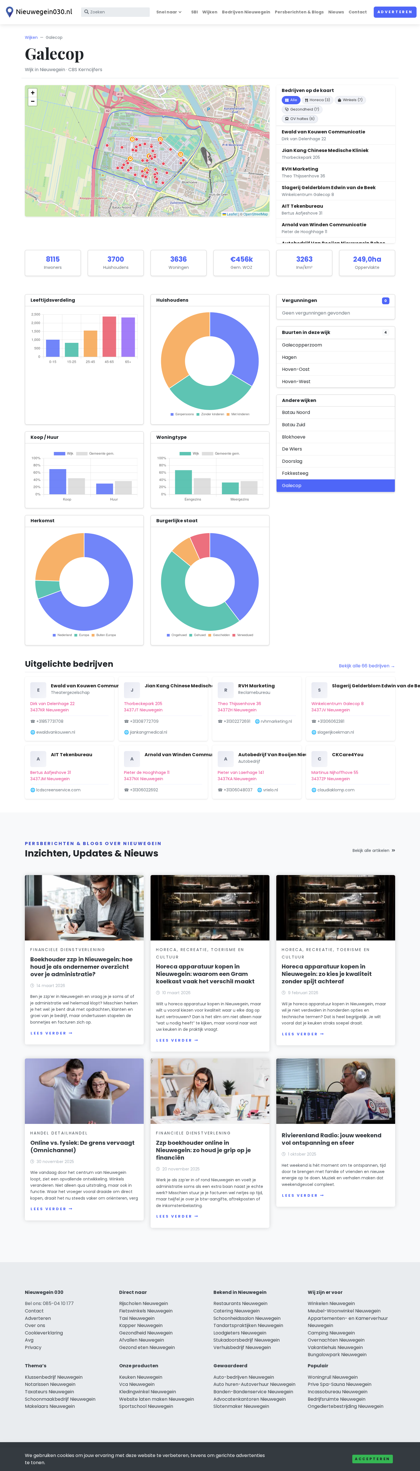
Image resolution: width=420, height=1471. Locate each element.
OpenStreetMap (255, 213)
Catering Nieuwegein (236, 1311)
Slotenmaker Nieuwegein (241, 1406)
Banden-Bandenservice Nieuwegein (253, 1391)
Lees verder (49, 1033)
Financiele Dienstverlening (67, 949)
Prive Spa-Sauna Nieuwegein (339, 1384)
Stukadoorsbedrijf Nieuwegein (246, 1340)
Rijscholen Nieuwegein (143, 1303)
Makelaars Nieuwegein (50, 1406)
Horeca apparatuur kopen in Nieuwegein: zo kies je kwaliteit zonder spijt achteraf (327, 973)
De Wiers (292, 449)
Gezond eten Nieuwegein (147, 1347)
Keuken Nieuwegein (140, 1377)
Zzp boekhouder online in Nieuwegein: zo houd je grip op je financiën (203, 1150)
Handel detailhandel (59, 1133)
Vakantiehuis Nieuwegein (335, 1347)
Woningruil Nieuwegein (333, 1377)
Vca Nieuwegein (137, 1384)
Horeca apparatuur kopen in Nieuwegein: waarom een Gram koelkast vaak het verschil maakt (205, 973)
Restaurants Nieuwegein (240, 1303)
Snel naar (166, 12)
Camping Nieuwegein (331, 1333)
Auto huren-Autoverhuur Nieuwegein (254, 1384)
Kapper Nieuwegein (141, 1325)
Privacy (33, 1347)
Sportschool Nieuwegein (146, 1406)
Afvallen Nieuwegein (141, 1340)
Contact (358, 12)
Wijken (209, 12)
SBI (194, 12)
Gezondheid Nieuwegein (146, 1333)
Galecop (291, 485)
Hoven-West (296, 381)
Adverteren (395, 11)
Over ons (35, 1325)
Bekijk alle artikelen (371, 850)
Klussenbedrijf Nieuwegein (54, 1377)
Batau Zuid (293, 424)
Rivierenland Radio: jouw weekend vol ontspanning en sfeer (331, 1139)
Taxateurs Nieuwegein (49, 1391)
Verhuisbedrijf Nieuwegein (242, 1347)
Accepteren (372, 1458)
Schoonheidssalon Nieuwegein (247, 1318)
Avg (29, 1340)
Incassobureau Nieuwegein (337, 1391)
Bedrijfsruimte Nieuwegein (336, 1399)
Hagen (289, 357)
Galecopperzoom (302, 345)
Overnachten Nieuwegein (336, 1340)
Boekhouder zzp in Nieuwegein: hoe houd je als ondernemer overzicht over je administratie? (81, 966)
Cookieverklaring (44, 1333)
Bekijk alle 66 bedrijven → (367, 666)
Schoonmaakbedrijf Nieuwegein (60, 1399)
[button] (135, 175)
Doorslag (292, 461)
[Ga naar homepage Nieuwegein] (37, 12)
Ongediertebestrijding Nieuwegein (345, 1406)
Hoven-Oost (296, 369)
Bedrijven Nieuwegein (246, 12)
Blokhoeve (293, 437)
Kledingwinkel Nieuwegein (147, 1391)
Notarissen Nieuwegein (50, 1384)
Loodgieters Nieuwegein (239, 1333)
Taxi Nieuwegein (137, 1318)
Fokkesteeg (295, 473)
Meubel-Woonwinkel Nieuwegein (344, 1311)
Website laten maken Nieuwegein (156, 1399)
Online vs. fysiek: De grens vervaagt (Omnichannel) (82, 1146)
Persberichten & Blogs (299, 12)
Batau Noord (296, 412)
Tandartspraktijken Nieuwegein (248, 1325)
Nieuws (336, 12)
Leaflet (231, 213)
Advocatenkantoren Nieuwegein (249, 1399)
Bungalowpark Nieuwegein (337, 1354)
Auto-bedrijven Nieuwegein (243, 1377)
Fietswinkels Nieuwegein (146, 1311)
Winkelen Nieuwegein (331, 1303)
